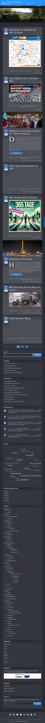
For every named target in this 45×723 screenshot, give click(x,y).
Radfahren (29, 106)
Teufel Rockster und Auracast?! (11, 370)
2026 (6, 491)
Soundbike (26, 158)
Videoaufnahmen (8, 595)
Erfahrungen (38, 278)
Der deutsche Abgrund (13, 611)
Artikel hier (23, 266)
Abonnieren (38, 703)
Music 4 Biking (14, 576)
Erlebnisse (38, 311)
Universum (9, 632)
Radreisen (9, 547)
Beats (21, 157)
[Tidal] (35, 715)
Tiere (8, 627)
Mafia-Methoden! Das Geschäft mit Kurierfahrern (14, 401)
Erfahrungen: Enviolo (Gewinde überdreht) (13, 368)
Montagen (9, 519)
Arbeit (6, 515)
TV (7, 586)
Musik (33, 157)
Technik (8, 623)
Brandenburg (14, 550)
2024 (6, 496)
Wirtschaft (9, 635)
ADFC (23, 71)
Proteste (26, 106)
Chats (6, 660)
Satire (6, 554)
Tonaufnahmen (7, 567)
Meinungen (38, 157)
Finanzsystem (9, 607)
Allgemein (38, 235)
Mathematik (9, 617)
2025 (6, 493)
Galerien (6, 655)
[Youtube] (17, 715)
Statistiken (7, 563)
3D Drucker (9, 522)
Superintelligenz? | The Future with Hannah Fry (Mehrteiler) (16, 394)
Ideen (8, 510)
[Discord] (21, 715)
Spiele (8, 512)
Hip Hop (15, 580)
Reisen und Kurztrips (9, 543)
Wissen (6, 601)
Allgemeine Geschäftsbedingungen (24, 719)
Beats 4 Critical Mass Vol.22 (10, 399)
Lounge (15, 582)
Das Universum (12, 633)
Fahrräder (9, 527)
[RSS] (24, 715)
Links (6, 648)
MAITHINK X (9, 558)
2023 (6, 498)
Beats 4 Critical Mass (15, 574)
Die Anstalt (9, 556)
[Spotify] (31, 715)
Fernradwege (14, 552)
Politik (39, 105)
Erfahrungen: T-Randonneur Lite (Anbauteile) (13, 372)
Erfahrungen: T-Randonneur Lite (11, 363)
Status (6, 653)
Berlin (25, 71)
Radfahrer (24, 279)
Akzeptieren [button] (39, 2)
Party (21, 158)
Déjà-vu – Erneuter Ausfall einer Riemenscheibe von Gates (22, 410)
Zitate (6, 651)
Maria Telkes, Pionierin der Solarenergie (12, 383)
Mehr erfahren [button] (28, 3)
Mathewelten (11, 619)
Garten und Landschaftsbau (12, 531)
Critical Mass (27, 157)
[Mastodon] (10, 715)
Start (4, 20)
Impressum (8, 719)
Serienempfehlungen (11, 599)
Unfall (8, 593)
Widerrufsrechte (33, 719)
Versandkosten (39, 719)
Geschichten (7, 533)
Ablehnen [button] (33, 2)
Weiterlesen (17, 153)
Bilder (6, 646)
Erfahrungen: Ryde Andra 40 (10, 366)
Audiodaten (7, 662)
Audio (8, 525)
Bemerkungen (7, 644)
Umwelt (8, 541)
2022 (6, 500)
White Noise (9, 589)
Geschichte (9, 609)
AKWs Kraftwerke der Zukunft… (11, 381)
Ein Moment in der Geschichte (15, 613)
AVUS (23, 105)
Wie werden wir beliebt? (9, 397)
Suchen (5, 352)
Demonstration (29, 105)
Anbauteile (11, 528)
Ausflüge (38, 71)
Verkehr (27, 279)
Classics (15, 578)
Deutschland (11, 548)
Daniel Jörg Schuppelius (14, 71)
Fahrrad (33, 105)
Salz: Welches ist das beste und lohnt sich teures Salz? (15, 388)
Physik (8, 621)
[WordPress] (28, 715)
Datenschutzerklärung (14, 719)
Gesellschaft (9, 615)
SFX (8, 584)
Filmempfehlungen (10, 596)
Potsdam (27, 71)
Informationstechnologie (11, 516)
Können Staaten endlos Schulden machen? (13, 392)
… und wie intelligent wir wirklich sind (12, 390)
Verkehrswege (24, 107)
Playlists (8, 571)
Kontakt (4, 719)
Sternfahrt (30, 71)
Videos (6, 657)
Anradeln (23, 235)
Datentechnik (9, 602)
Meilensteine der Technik (14, 625)
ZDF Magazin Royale (11, 561)
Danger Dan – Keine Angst (10, 385)
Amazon (5, 672)
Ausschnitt (9, 568)
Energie (8, 605)
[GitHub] (14, 715)
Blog (8, 564)
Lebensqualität (33, 189)
